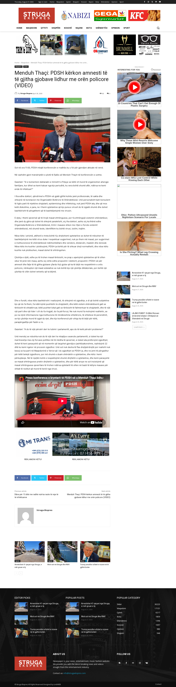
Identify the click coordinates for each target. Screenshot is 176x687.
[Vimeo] (156, 2)
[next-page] (20, 573)
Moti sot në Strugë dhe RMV (58, 564)
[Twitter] (152, 2)
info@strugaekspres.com (75, 673)
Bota (82, 561)
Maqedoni (25, 62)
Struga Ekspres (26, 93)
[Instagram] (148, 2)
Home (17, 62)
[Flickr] (133, 663)
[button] (158, 28)
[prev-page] (16, 573)
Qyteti (17, 561)
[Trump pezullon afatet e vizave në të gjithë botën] (95, 551)
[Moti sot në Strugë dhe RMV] (62, 551)
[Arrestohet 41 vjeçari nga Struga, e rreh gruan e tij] (30, 551)
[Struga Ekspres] (16, 93)
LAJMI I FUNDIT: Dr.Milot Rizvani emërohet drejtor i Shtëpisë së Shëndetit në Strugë (145, 316)
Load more (138, 327)
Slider (26, 67)
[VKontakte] (146, 663)
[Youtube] (159, 2)
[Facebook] (144, 2)
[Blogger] (119, 663)
